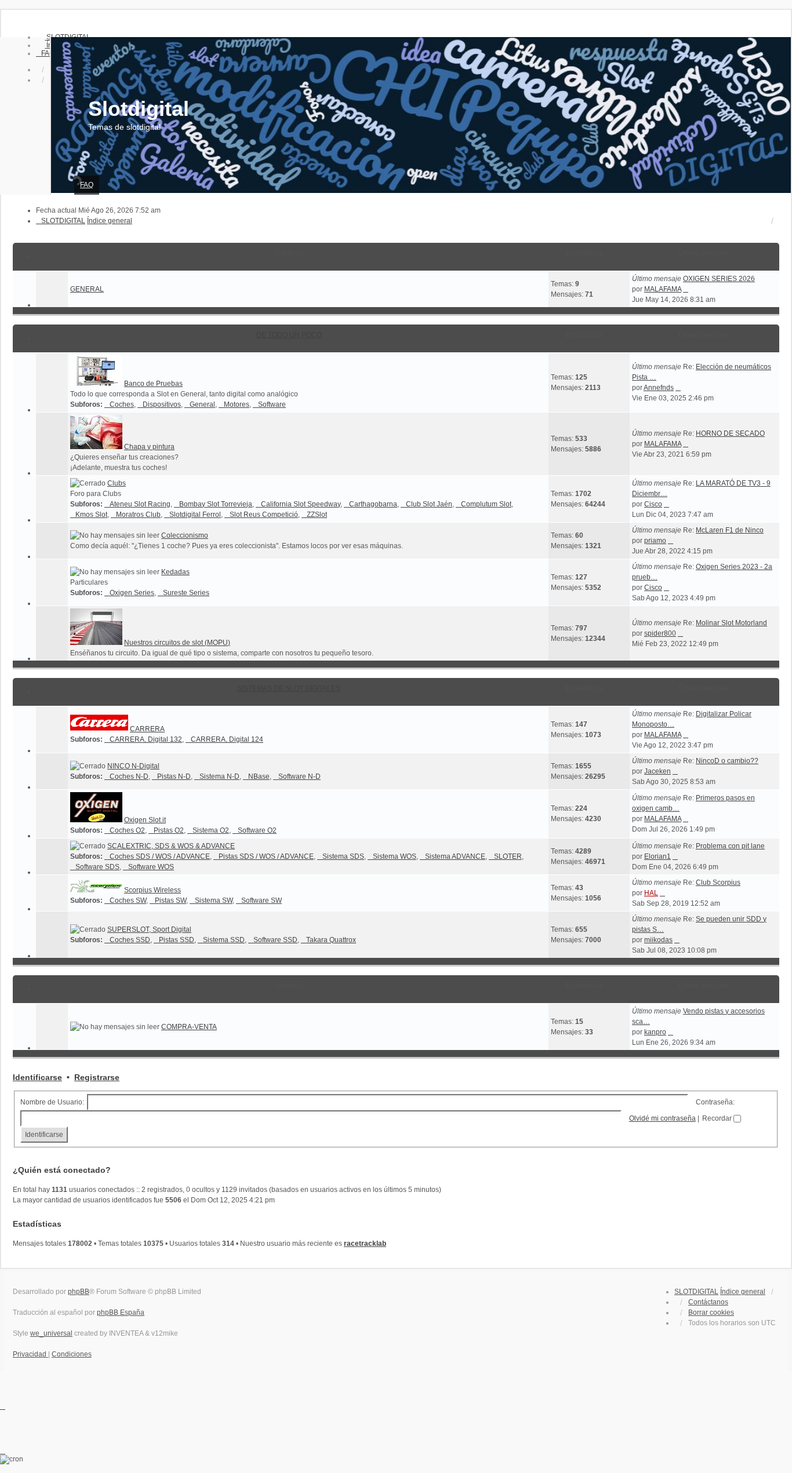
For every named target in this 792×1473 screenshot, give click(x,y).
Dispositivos (162, 404)
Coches (122, 404)
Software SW (261, 900)
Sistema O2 (210, 830)
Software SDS (97, 867)
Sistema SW (213, 900)
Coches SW (128, 900)
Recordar (717, 1118)
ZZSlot (317, 515)
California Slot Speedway (300, 504)
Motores (236, 404)
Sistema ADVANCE (455, 856)
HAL (651, 893)
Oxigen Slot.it (145, 820)
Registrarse (96, 1077)
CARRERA (147, 729)
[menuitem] (45, 53)
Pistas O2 (169, 830)
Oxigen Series (132, 593)
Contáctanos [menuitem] (708, 1302)
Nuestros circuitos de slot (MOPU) (177, 643)
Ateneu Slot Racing (140, 504)
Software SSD (275, 940)
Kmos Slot (91, 515)
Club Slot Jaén (429, 504)
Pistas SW (170, 900)
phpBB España (120, 1312)
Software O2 (257, 830)
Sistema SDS (343, 856)
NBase (259, 776)
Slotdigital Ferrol (195, 515)
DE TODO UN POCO (289, 335)
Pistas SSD (176, 940)
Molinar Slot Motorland (731, 623)
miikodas (658, 940)
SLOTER (508, 856)
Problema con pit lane (730, 846)
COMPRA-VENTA (189, 1027)
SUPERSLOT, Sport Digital (149, 929)
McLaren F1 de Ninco (730, 530)
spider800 (660, 633)
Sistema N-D (219, 776)
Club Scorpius (718, 882)
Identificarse (37, 1077)
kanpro (655, 1032)
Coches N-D (129, 776)
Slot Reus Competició (264, 515)
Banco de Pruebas (153, 384)
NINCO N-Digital (133, 766)
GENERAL (87, 289)
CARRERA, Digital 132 (146, 739)
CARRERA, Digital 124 (227, 739)
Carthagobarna (373, 504)
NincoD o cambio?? (727, 761)
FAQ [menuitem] (86, 185)
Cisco (653, 504)
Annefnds (659, 388)
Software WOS (151, 867)
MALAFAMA (662, 289)
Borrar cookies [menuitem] (711, 1312)
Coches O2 (127, 830)
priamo (655, 541)
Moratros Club (138, 515)
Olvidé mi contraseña (662, 1118)
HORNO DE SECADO (730, 433)
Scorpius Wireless (152, 890)
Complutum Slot (486, 504)
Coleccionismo (184, 535)
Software (272, 404)
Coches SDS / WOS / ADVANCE (160, 856)
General (202, 404)
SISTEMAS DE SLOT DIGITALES (288, 688)
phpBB (78, 1292)
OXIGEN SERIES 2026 (719, 279)
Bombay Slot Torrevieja (215, 504)
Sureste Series (186, 593)
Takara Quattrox (331, 940)
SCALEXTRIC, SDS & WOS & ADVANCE (171, 846)
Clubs (116, 483)
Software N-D (299, 776)
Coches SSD (130, 940)
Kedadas (175, 572)
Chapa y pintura (149, 447)
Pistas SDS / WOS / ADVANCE (266, 856)
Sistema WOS (394, 856)
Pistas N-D (174, 776)
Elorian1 (657, 856)
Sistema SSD (224, 940)
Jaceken (657, 771)
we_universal (51, 1333)
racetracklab (365, 1243)
